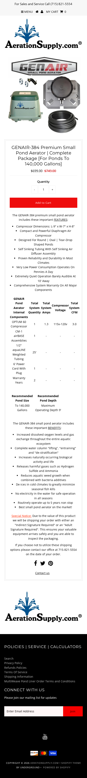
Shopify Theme (71, 762)
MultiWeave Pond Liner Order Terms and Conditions (39, 681)
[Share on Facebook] (35, 564)
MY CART (56, 12)
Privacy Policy (13, 663)
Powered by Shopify (56, 767)
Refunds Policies (15, 668)
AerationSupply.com (44, 762)
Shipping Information (18, 676)
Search (9, 658)
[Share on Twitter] (42, 564)
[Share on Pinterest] (50, 564)
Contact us (42, 573)
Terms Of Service (15, 672)
